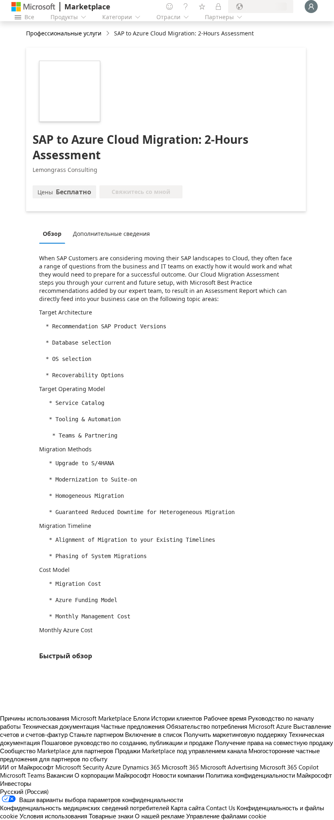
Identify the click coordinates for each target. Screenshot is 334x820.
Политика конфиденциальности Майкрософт (269, 775)
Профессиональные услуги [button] (63, 33)
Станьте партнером (96, 734)
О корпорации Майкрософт (113, 775)
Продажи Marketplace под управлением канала (181, 751)
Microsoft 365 (180, 767)
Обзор (52, 233)
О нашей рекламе (160, 816)
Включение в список (153, 734)
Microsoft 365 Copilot (289, 767)
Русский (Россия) (24, 791)
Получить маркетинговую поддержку (235, 734)
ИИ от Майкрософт (27, 767)
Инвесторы (15, 783)
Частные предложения (133, 726)
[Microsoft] (33, 6)
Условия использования (53, 816)
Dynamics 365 (141, 767)
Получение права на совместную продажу (274, 743)
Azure (113, 767)
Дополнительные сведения (111, 233)
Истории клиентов (176, 718)
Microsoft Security (79, 767)
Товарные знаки (111, 816)
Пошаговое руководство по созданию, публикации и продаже (127, 743)
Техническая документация (60, 726)
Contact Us (220, 808)
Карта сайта (187, 808)
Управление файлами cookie (226, 816)
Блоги (141, 718)
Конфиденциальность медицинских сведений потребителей (84, 808)
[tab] (54, 233)
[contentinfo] (108, 34)
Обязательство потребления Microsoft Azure (229, 726)
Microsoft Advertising (229, 767)
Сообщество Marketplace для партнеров (56, 751)
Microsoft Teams (22, 775)
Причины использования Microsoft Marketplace (66, 718)
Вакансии (59, 775)
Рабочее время (225, 718)
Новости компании (178, 775)
